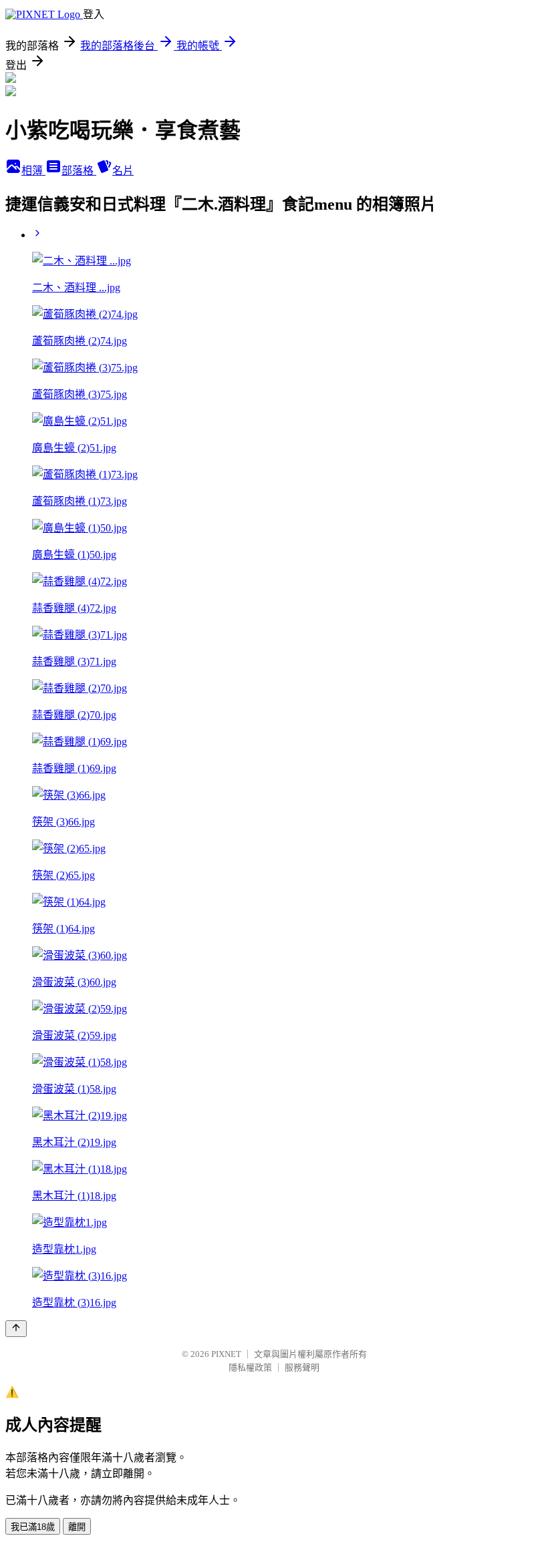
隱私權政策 (250, 1367)
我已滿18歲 (33, 1527)
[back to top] (16, 1328)
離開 (77, 1527)
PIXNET (226, 1354)
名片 (123, 170)
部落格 (78, 170)
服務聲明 (302, 1367)
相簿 (33, 170)
